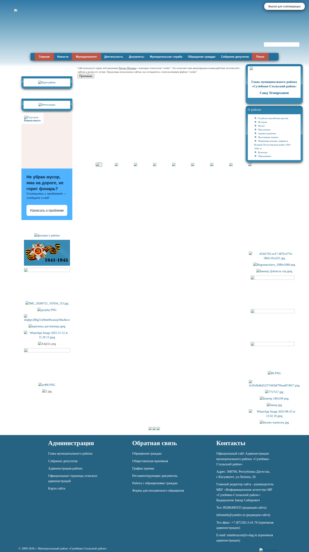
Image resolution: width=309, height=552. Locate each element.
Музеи (261, 126)
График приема (143, 468)
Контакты (230, 442)
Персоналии (264, 129)
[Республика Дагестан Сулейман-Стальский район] (120, 39)
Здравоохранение (267, 133)
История (262, 122)
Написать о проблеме (47, 210)
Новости (63, 56)
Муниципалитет (86, 56)
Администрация (71, 442)
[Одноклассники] (297, 547)
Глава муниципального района (70, 453)
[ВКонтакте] (290, 547)
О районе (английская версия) (273, 118)
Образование (264, 156)
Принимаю (85, 76)
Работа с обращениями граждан (155, 483)
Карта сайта (56, 488)
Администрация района (65, 468)
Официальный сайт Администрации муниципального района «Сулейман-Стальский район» (243, 459)
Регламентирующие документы (154, 476)
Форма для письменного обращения (158, 490)
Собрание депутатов (235, 56)
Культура (262, 152)
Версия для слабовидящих (284, 6)
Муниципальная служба (166, 56)
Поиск (260, 56)
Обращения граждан (201, 56)
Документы (136, 56)
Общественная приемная (150, 461)
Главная (44, 56)
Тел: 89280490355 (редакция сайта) (241, 507)
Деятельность (113, 56)
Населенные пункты (268, 137)
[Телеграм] (282, 547)
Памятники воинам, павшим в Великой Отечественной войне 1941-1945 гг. (272, 145)
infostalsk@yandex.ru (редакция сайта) (243, 515)
